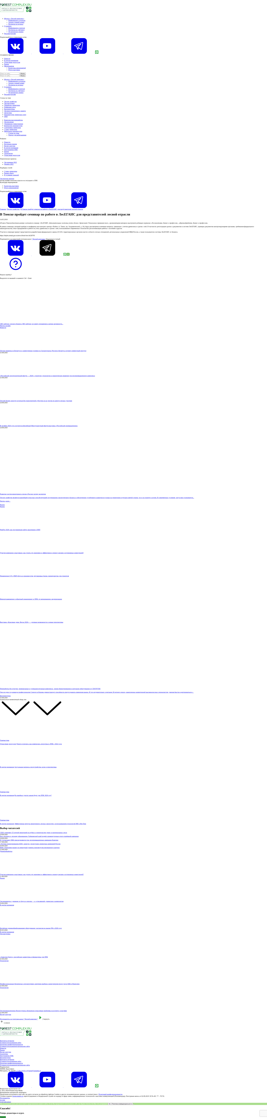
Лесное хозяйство (10, 101)
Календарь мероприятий (17, 68)
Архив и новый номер (16, 22)
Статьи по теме (13, 133)
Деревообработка (6, 851)
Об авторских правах (15, 32)
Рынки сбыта (9, 173)
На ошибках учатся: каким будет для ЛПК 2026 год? (33, 795)
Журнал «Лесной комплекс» (14, 18)
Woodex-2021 (9, 164)
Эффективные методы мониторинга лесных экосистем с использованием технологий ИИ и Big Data (50, 824)
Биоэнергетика (9, 109)
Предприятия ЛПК (11, 150)
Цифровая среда (10, 107)
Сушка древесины (10, 129)
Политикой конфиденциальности (110, 1094)
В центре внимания (11, 60)
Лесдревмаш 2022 (10, 162)
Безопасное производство (13, 126)
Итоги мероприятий (11, 188)
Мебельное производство (13, 131)
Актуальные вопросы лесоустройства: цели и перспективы (35, 767)
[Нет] (133, 1104)
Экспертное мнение (7, 179)
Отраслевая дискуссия (12, 62)
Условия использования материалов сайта (15, 1046)
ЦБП (6, 116)
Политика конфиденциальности (11, 1044)
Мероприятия (9, 66)
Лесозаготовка (9, 103)
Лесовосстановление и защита (15, 111)
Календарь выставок (11, 186)
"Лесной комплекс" (39, 239)
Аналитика (4, 1054)
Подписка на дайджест (16, 30)
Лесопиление (9, 122)
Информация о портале (16, 28)
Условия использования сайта (10, 1043)
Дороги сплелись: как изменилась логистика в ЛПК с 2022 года (39, 744)
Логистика (8, 113)
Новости (7, 58)
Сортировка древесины (12, 127)
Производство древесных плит (15, 115)
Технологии (8, 153)
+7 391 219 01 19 (22, 1071)
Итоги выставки (14, 70)
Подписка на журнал (15, 24)
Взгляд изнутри (9, 146)
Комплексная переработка (13, 120)
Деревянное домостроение (13, 124)
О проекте (7, 26)
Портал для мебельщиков (17, 135)
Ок (109, 1104)
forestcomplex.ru (17, 1096)
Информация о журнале (16, 20)
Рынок (6, 64)
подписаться (4, 699)
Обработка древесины (12, 105)
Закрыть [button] (3, 1117)
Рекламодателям (10, 33)
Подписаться (4, 1067)
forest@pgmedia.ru (34, 1071)
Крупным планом (10, 144)
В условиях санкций (11, 175)
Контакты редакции (7, 1041)
